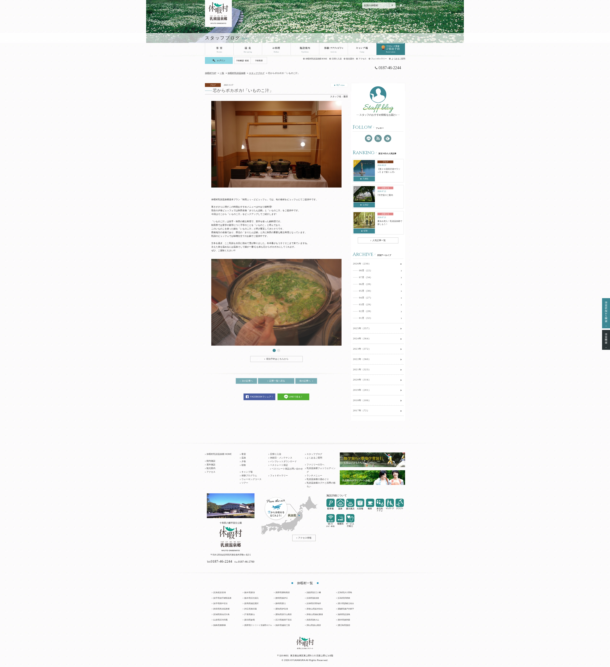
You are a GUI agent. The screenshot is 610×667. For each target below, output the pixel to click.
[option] (276, 144)
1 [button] (274, 350)
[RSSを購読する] (378, 138)
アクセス (362, 59)
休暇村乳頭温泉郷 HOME (316, 59)
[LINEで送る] (368, 138)
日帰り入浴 (337, 59)
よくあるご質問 (398, 59)
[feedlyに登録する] (387, 138)
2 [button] (278, 350)
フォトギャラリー (379, 59)
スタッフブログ (256, 73)
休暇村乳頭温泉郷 (236, 73)
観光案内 (350, 59)
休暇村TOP (210, 73)
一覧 (222, 73)
